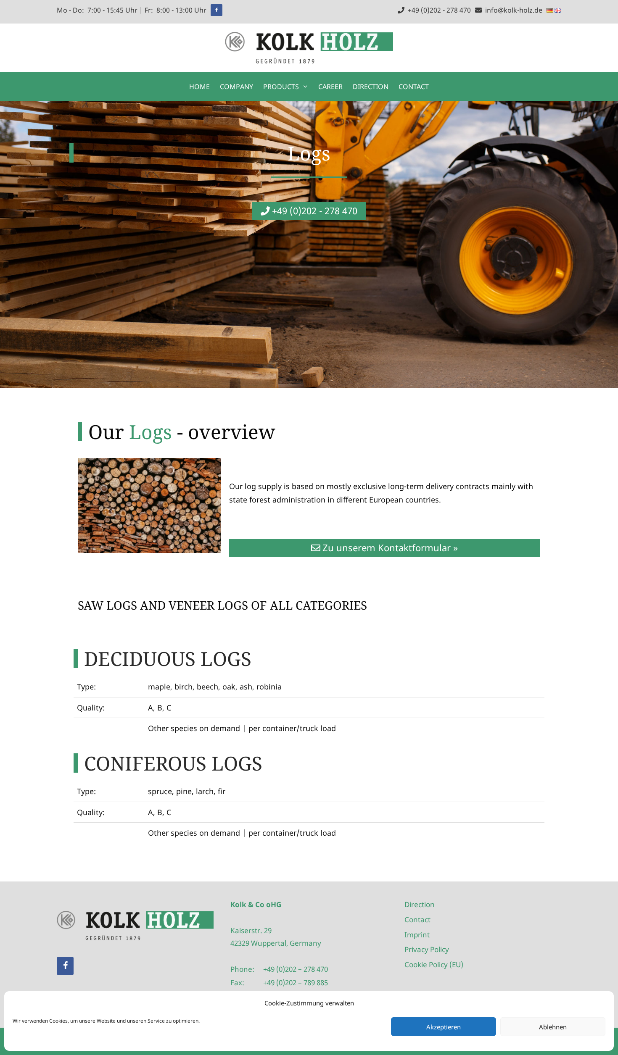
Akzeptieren (443, 1027)
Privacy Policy (426, 949)
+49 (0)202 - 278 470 (437, 10)
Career (330, 86)
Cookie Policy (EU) (433, 964)
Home (199, 86)
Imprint (417, 934)
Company (236, 86)
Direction (370, 86)
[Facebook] (216, 10)
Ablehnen (553, 1027)
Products (281, 86)
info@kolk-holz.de (512, 10)
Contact (414, 86)
